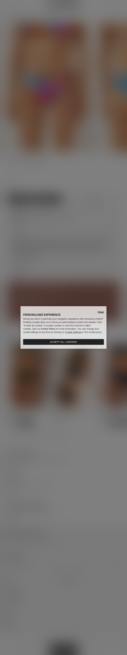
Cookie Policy (48, 328)
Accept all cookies (63, 341)
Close (101, 312)
